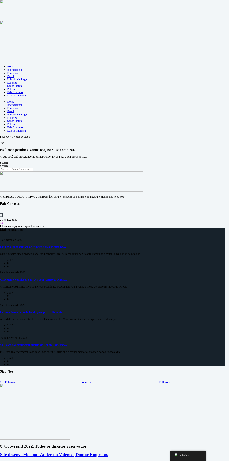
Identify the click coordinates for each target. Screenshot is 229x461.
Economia (13, 72)
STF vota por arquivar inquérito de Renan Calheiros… (33, 344)
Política (11, 89)
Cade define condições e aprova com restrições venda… (33, 279)
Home (10, 66)
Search (4, 162)
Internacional (14, 69)
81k (8, 381)
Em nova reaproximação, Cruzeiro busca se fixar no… (33, 246)
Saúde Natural (15, 85)
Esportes (12, 82)
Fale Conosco (15, 92)
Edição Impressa (16, 95)
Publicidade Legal (17, 79)
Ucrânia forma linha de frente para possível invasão (31, 312)
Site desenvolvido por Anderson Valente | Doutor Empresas (54, 454)
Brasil (10, 76)
